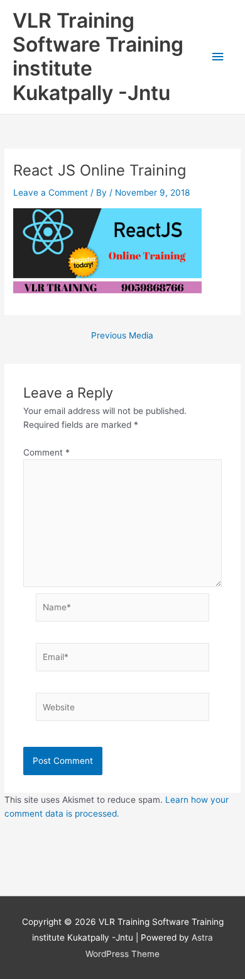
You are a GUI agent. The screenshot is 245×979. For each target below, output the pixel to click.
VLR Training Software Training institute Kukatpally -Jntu (98, 56)
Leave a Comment (50, 192)
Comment (46, 452)
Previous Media (122, 336)
